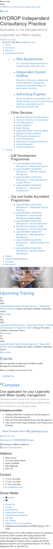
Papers (8, 256)
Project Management (25, 138)
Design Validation (23, 125)
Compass (9, 261)
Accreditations (11, 509)
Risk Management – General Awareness (31, 227)
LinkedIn (10, 497)
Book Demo (14, 431)
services (14, 53)
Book (5, 314)
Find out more (9, 436)
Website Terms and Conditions (18, 523)
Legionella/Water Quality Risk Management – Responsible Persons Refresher (32, 207)
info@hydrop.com (27, 42)
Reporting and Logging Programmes (32, 141)
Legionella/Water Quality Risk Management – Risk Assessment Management (30, 234)
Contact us (4, 39)
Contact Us (10, 47)
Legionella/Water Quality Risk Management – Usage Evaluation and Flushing (32, 242)
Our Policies (10, 520)
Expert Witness (22, 128)
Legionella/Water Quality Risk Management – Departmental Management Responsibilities (29, 215)
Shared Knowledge (16, 258)
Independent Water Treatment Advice (32, 130)
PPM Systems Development (28, 136)
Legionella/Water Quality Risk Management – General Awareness (31, 222)
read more (20, 6)
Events (6, 358)
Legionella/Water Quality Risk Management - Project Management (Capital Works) (31, 180)
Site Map (9, 517)
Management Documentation (28, 133)
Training (8, 149)
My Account (10, 264)
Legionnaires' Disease (14, 512)
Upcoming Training (17, 293)
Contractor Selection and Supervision (32, 119)
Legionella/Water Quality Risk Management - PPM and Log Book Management (31, 171)
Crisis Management (24, 122)
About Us (9, 50)
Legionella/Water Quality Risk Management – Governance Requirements (28, 188)
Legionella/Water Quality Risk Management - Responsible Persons (32, 164)
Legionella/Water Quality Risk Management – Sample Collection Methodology (30, 251)
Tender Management (25, 147)
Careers (8, 507)
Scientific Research (24, 144)
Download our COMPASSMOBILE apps (17, 440)
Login (13, 39)
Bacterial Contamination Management (32, 117)
